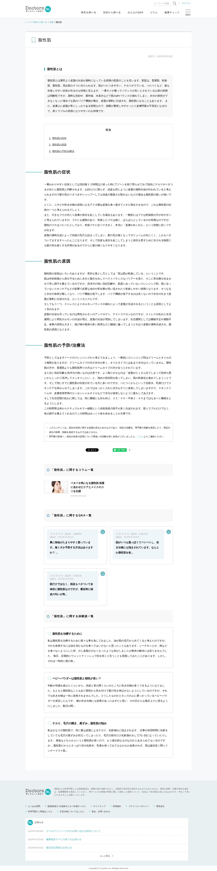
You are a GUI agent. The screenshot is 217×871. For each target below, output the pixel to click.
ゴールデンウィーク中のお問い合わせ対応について (73, 831)
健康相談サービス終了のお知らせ (64, 839)
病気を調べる (88, 12)
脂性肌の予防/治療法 (63, 151)
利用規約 (117, 806)
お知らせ (38, 822)
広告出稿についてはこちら (72, 811)
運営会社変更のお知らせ (59, 847)
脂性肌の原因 (59, 144)
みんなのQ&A (135, 12)
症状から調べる (112, 12)
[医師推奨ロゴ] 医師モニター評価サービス (67, 806)
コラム (154, 12)
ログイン (186, 3)
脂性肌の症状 (59, 138)
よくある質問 (34, 806)
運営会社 (160, 806)
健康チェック (172, 12)
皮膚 (51, 22)
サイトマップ (99, 806)
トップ (28, 22)
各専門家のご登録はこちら (40, 811)
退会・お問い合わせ (101, 811)
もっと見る (105, 856)
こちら (140, 436)
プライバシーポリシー (139, 806)
